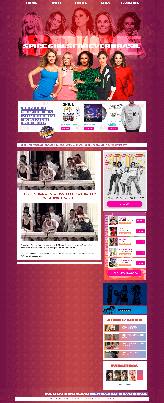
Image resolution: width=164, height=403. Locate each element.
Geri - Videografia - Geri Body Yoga (133, 345)
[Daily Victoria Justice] (109, 380)
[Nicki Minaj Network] (132, 380)
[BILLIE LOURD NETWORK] (124, 380)
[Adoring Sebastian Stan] (117, 380)
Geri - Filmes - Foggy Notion (131, 354)
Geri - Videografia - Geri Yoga (133, 336)
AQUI (23, 256)
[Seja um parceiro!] (140, 380)
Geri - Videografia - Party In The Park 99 (131, 327)
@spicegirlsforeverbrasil (118, 394)
